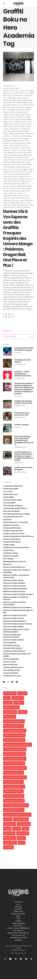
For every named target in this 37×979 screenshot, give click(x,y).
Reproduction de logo (11, 645)
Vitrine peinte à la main (12, 676)
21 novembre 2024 (9, 86)
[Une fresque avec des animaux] (7, 363)
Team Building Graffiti (11, 670)
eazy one (7, 819)
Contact (18, 926)
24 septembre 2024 (20, 447)
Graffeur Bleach (18, 95)
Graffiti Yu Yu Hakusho (22, 207)
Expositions (7, 519)
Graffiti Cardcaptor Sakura (19, 160)
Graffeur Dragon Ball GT (14, 105)
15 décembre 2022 (19, 417)
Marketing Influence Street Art (14, 561)
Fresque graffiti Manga (12, 88)
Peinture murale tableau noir (14, 567)
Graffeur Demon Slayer (14, 102)
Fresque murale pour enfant (13, 533)
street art (21, 838)
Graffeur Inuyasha (25, 114)
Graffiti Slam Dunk (9, 198)
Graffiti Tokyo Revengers (20, 205)
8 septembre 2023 (19, 405)
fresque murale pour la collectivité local (18, 536)
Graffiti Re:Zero (15, 191)
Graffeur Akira (23, 90)
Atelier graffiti (8, 497)
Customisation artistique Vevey (13, 810)
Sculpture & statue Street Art (14, 651)
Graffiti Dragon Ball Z (22, 167)
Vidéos (18, 940)
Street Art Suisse (9, 662)
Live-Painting (8, 559)
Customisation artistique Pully (13, 782)
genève (7, 828)
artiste (7, 698)
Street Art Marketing (11, 659)
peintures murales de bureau (14, 586)
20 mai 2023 (18, 396)
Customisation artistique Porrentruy (15, 777)
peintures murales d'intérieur (14, 583)
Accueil (18, 902)
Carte (18, 921)
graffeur (16, 828)
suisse (21, 842)
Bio (18, 904)
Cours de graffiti (9, 503)
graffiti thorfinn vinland (18, 203)
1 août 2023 (17, 352)
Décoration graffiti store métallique (16, 514)
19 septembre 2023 (20, 472)
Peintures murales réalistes (13, 640)
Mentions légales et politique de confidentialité (18, 935)
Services (18, 911)
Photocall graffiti (9, 643)
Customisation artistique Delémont (14, 730)
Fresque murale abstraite (13, 531)
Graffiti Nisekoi (21, 186)
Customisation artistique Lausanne (14, 749)
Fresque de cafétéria (11, 525)
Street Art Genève (10, 842)
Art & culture (8, 491)
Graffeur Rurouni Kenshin (17, 133)
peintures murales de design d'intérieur (18, 594)
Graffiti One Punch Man (17, 188)
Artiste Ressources (10, 494)
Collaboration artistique (11, 707)
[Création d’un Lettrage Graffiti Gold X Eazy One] (7, 404)
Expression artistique (21, 819)
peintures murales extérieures (14, 621)
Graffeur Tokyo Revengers (11, 148)
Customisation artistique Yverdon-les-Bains (17, 814)
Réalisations (18, 914)
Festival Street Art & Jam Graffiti (15, 522)
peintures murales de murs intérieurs (17, 607)
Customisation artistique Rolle (13, 791)
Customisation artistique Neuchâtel (15, 768)
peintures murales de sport (13, 618)
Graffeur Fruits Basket (17, 110)
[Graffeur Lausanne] (7, 428)
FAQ (18, 919)
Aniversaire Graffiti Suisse (13, 486)
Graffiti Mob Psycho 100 (25, 179)
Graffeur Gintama (22, 112)
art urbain (8, 702)
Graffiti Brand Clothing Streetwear (16, 547)
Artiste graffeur (17, 698)
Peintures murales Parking (13, 627)
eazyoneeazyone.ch (18, 950)
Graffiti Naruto (26, 181)
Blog (18, 916)
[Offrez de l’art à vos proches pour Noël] (7, 416)
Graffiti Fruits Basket (21, 169)
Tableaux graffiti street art (13, 667)
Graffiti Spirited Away (23, 198)
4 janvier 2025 (18, 462)
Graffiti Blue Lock (8, 157)
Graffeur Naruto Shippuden (23, 124)
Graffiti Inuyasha (19, 174)
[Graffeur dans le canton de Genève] (7, 470)
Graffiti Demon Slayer (18, 162)
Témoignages (18, 923)
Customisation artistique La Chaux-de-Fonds (17, 744)
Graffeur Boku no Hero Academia (17, 98)
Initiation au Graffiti (10, 556)
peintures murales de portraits (15, 615)
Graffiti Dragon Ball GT (19, 164)
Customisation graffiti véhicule (15, 508)
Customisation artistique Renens (14, 786)
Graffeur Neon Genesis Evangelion (14, 126)
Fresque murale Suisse (11, 539)
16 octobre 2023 (19, 378)
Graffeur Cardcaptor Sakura (12, 100)
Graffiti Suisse (8, 550)
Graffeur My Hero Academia (23, 121)
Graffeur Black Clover (21, 93)
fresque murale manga (10, 90)
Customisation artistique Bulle (13, 726)
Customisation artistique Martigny (14, 754)
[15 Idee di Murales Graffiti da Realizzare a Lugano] (7, 351)
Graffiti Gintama (22, 172)
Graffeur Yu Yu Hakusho (18, 150)
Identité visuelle (22, 833)
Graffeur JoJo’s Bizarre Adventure (13, 117)
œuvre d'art (8, 847)
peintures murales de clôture (14, 591)
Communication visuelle (12, 500)
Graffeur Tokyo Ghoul (21, 145)
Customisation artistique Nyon (13, 772)
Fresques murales (24, 824)
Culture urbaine (9, 716)
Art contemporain (10, 693)
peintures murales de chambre (15, 589)
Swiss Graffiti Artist (10, 664)
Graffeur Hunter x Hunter (11, 114)
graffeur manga (20, 119)
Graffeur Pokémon (17, 131)
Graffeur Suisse (9, 545)
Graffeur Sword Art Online (21, 141)
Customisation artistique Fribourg (14, 735)
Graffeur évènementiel (11, 542)
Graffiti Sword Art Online (11, 200)
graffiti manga (12, 179)
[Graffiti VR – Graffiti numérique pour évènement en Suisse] (7, 375)
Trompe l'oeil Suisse (10, 673)
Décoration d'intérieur (11, 511)
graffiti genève (9, 833)
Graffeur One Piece (15, 129)
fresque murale (9, 824)
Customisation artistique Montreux (14, 758)
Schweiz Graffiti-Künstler (12, 648)
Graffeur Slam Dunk (16, 138)
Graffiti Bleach (27, 155)
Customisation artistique (12, 505)
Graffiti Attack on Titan (14, 152)
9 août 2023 (17, 427)
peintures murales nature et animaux (17, 624)
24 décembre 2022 (20, 364)
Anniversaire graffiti (10, 489)
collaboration (18, 702)
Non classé (7, 564)
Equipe (18, 907)
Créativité (22, 712)
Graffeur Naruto (8, 124)
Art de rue (22, 693)
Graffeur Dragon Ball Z (17, 107)
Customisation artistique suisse (14, 800)
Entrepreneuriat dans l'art (13, 517)
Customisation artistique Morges (14, 763)
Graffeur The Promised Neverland (14, 143)
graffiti (25, 828)
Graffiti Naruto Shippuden (11, 183)
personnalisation (9, 838)
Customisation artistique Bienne (14, 721)
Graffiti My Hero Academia (11, 181)
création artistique (10, 712)
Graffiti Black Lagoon (15, 155)
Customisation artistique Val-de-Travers (16, 805)
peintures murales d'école (13, 580)
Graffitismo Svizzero (10, 553)
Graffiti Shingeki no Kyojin (20, 195)
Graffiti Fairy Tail (8, 169)
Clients (18, 909)
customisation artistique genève (14, 740)
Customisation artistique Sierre (13, 796)
